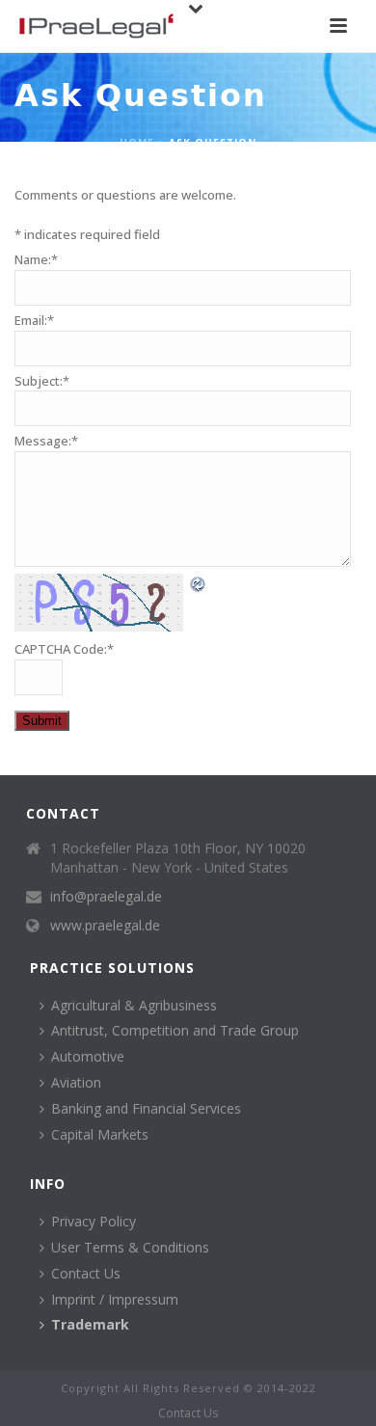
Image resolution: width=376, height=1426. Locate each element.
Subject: (41, 381)
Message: (46, 440)
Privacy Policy (93, 1221)
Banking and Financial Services (146, 1108)
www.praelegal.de (105, 925)
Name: (36, 259)
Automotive (87, 1056)
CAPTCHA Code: (64, 649)
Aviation (76, 1082)
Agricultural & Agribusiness (134, 1005)
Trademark (90, 1324)
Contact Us (86, 1273)
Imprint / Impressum (114, 1299)
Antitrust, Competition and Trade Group (175, 1030)
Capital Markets (99, 1134)
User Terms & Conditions (130, 1247)
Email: (34, 320)
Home (137, 142)
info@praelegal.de (106, 896)
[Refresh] (198, 583)
